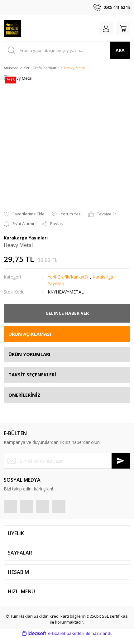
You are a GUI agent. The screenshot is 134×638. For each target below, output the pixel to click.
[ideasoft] (34, 633)
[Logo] (12, 28)
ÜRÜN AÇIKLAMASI (29, 334)
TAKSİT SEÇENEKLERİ (32, 374)
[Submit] (121, 461)
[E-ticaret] (66, 633)
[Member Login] (106, 28)
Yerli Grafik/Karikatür (68, 277)
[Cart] (123, 28)
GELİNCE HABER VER (67, 313)
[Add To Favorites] (24, 214)
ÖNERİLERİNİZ (24, 395)
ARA (120, 50)
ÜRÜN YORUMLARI (29, 354)
